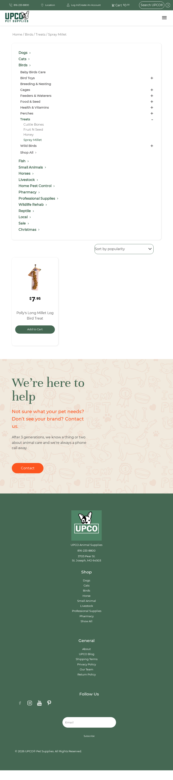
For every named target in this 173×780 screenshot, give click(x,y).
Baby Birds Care (33, 72)
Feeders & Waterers (35, 96)
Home (17, 34)
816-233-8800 (86, 550)
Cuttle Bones (33, 124)
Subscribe (89, 736)
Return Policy (86, 674)
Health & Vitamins (34, 107)
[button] (118, 5)
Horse (86, 595)
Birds (29, 34)
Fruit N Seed (33, 129)
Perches (26, 113)
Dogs (86, 580)
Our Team (86, 669)
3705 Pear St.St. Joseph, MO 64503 (86, 558)
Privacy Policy (86, 664)
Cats (86, 585)
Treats (40, 34)
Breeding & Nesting (35, 84)
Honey (28, 135)
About (86, 649)
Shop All (27, 152)
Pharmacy (87, 616)
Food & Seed (30, 101)
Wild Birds (28, 146)
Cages (25, 90)
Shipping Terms (86, 659)
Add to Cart (35, 329)
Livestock (86, 606)
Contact (28, 468)
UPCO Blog (86, 654)
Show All (86, 621)
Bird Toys (27, 78)
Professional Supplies (86, 611)
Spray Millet (32, 140)
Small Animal (86, 600)
